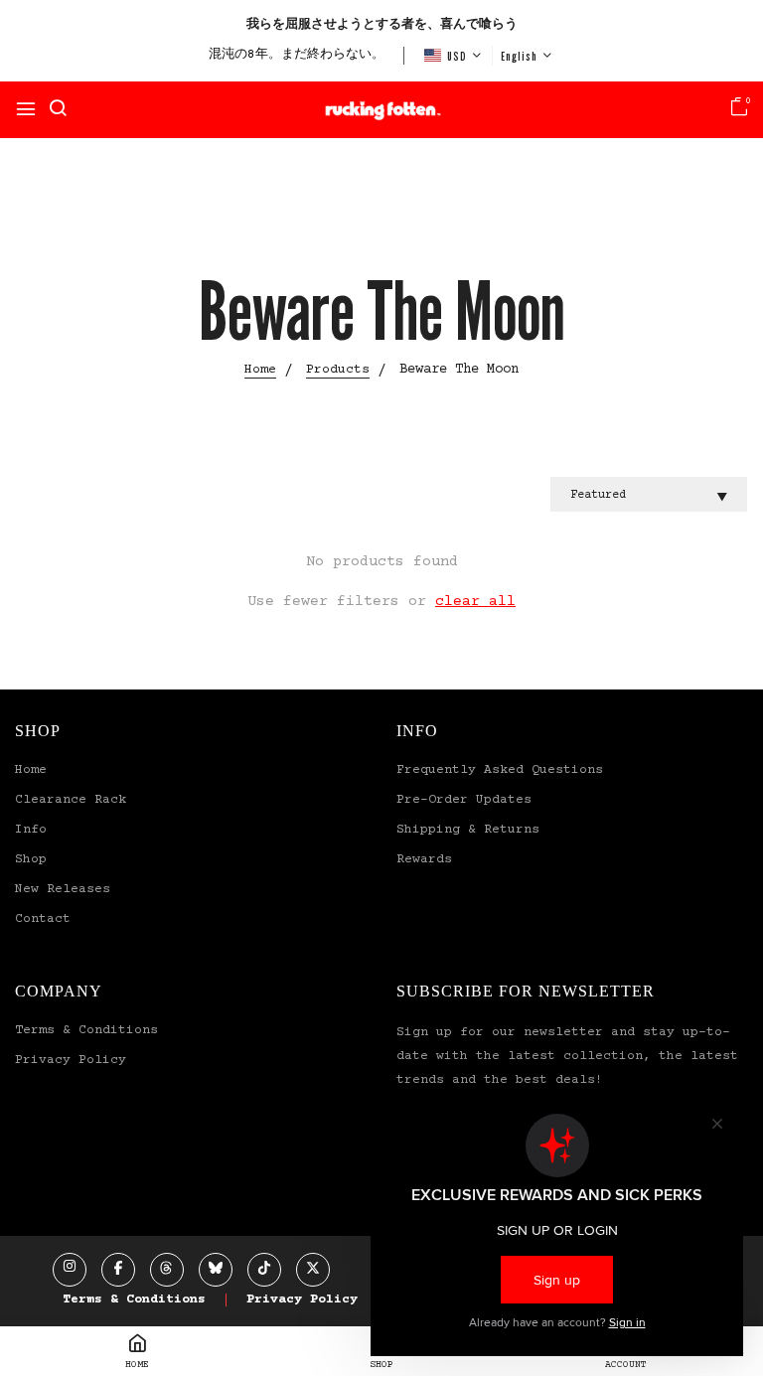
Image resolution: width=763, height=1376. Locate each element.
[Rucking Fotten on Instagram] (69, 1270)
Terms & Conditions (86, 1030)
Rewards (424, 859)
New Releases (62, 889)
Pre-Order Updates (464, 800)
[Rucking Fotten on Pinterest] (215, 1270)
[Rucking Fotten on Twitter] (313, 1270)
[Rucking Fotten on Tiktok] (264, 1270)
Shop (31, 859)
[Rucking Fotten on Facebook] (118, 1270)
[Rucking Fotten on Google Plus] (167, 1270)
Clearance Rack (70, 800)
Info (31, 830)
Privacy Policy (70, 1060)
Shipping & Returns (467, 830)
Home (31, 770)
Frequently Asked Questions (499, 770)
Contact (43, 919)
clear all (475, 601)
